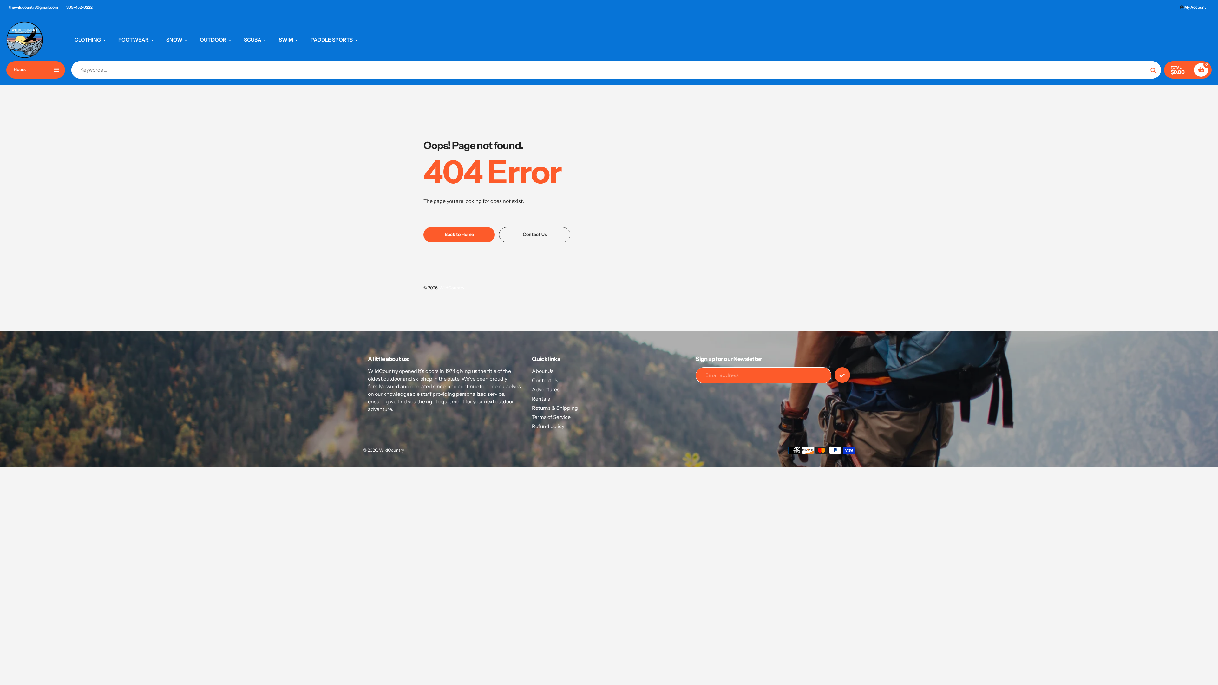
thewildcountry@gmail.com (33, 7)
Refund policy (548, 426)
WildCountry (451, 287)
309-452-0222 (79, 7)
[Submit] (842, 375)
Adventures (546, 389)
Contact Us (545, 380)
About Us (542, 371)
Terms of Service (551, 417)
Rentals (541, 398)
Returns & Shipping (555, 408)
